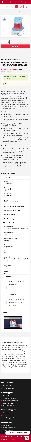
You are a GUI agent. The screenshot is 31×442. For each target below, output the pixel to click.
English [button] (9, 2)
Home (2, 11)
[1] (8, 42)
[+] (8, 41)
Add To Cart (15, 46)
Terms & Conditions (9, 428)
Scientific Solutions (8, 386)
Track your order (8, 403)
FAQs (4, 415)
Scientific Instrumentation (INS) (13, 11)
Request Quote (15, 51)
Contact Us (6, 413)
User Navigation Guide (10, 418)
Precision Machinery (9, 388)
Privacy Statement (8, 430)
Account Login (7, 396)
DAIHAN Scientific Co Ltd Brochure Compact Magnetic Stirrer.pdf (15, 303)
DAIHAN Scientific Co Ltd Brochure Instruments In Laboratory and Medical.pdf (15, 288)
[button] (3, 2)
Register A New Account (10, 398)
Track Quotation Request (10, 401)
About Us (6, 425)
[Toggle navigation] (3, 6)
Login (26, 7)
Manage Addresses (9, 405)
